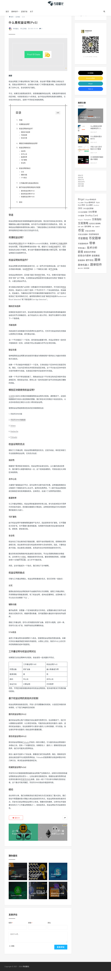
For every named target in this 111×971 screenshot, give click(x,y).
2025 (79, 177)
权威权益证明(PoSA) (27, 197)
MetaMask (96, 205)
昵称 (11, 923)
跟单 (97, 260)
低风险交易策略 (95, 223)
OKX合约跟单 (82, 212)
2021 (79, 186)
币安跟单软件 (83, 244)
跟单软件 (14, 11)
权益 (64, 287)
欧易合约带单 (90, 252)
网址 (49, 923)
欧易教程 (96, 256)
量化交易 (80, 268)
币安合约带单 (90, 231)
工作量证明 (61, 243)
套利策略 (87, 226)
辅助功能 (24, 175)
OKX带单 (92, 212)
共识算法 (19, 243)
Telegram (80, 219)
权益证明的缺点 (24, 168)
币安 (81, 230)
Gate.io (90, 89)
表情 (12, 946)
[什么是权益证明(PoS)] (38, 55)
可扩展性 (24, 160)
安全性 (23, 163)
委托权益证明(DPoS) (28, 191)
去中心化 (24, 154)
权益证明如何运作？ (26, 128)
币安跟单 (95, 238)
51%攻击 (24, 177)
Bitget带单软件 (90, 199)
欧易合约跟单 (84, 255)
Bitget (90, 83)
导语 (20, 120)
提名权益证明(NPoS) (28, 194)
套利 (82, 226)
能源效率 (24, 157)
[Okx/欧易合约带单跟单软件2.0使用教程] (83, 129)
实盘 (93, 226)
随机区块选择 (25, 132)
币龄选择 (24, 135)
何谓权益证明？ (24, 124)
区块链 (24, 28)
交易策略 (83, 223)
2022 (79, 184)
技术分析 (92, 247)
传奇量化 (16, 28)
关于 (31, 11)
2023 (79, 182)
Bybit (98, 202)
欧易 (80, 251)
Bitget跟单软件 (89, 202)
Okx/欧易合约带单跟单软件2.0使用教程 (96, 128)
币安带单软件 (94, 234)
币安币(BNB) (26, 779)
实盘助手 (97, 226)
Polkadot (13, 437)
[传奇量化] (55, 3)
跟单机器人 (83, 265)
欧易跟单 (81, 260)
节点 (52, 269)
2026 (79, 175)
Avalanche (14, 431)
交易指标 (96, 219)
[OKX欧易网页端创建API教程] (83, 160)
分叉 (22, 172)
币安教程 (83, 238)
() (17, 818)
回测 (79, 226)
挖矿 (39, 275)
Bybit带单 (81, 205)
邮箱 (30, 923)
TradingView (87, 219)
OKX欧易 (90, 73)
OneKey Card (91, 215)
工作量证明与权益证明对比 (29, 183)
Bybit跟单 (89, 205)
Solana (13, 425)
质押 (27, 269)
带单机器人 (82, 248)
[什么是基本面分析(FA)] (83, 139)
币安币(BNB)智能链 (18, 420)
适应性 (23, 151)
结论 (20, 202)
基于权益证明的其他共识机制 (29, 187)
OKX (80, 208)
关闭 (58, 112)
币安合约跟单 (83, 234)
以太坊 (11, 396)
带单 (92, 243)
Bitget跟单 (81, 202)
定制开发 (24, 11)
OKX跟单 (81, 216)
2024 (79, 179)
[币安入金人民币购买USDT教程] (83, 150)
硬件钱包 (90, 260)
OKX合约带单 (88, 208)
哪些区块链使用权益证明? (28, 143)
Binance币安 (90, 78)
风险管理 (86, 268)
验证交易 (24, 138)
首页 (7, 11)
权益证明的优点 (24, 148)
